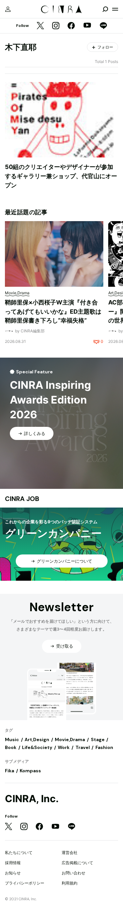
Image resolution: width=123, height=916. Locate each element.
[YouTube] (87, 26)
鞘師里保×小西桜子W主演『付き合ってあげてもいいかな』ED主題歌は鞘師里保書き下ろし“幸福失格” (53, 311)
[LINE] (103, 26)
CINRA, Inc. (32, 798)
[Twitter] (40, 26)
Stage (98, 739)
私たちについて (18, 852)
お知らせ (13, 872)
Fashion (104, 747)
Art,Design (37, 739)
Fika (9, 770)
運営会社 (69, 852)
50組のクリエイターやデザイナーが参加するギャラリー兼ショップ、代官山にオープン (61, 175)
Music (12, 739)
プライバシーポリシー (24, 883)
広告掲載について (77, 862)
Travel (82, 747)
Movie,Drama (70, 739)
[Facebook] (71, 26)
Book (10, 747)
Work (64, 747)
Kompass (30, 770)
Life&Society (37, 747)
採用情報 (13, 862)
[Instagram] (55, 26)
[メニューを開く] (115, 9)
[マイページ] (8, 9)
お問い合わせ (73, 872)
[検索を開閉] (105, 9)
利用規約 (69, 883)
